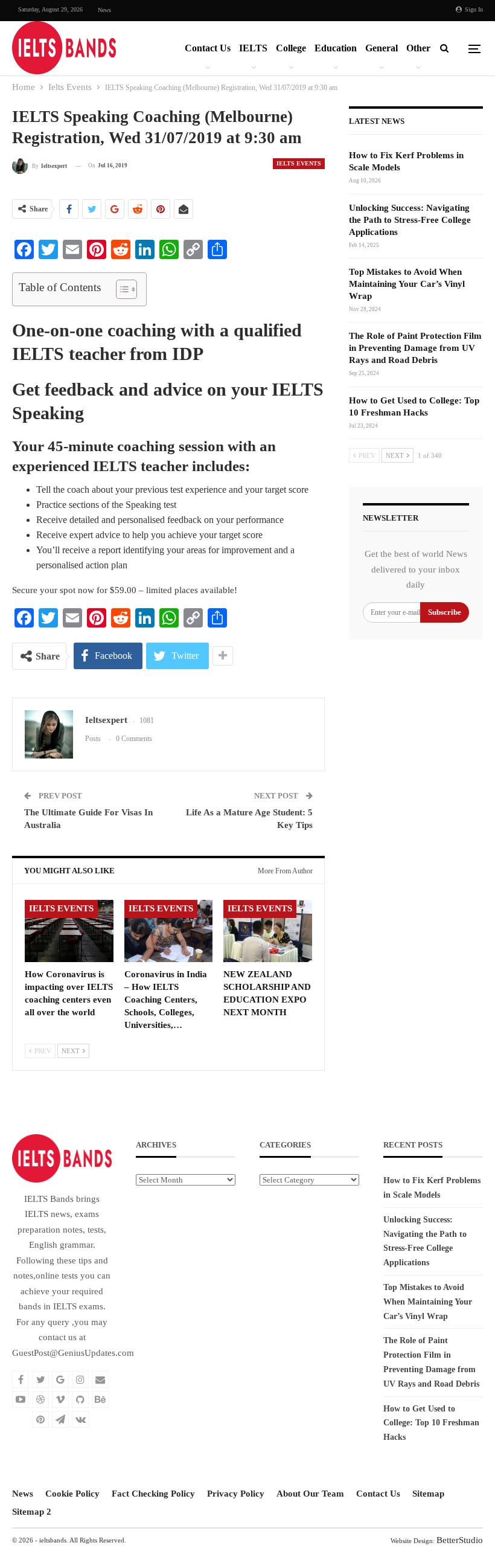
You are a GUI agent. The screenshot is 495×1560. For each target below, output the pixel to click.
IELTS (253, 48)
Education (336, 48)
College (291, 48)
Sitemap (428, 1493)
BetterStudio (459, 1540)
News (104, 10)
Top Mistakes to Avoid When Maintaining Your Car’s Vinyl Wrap (407, 284)
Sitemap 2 (31, 1512)
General (381, 48)
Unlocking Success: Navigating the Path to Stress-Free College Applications (410, 220)
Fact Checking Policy (153, 1493)
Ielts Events (298, 163)
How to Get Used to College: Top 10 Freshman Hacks (431, 1423)
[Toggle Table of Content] (120, 289)
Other (418, 48)
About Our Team (310, 1493)
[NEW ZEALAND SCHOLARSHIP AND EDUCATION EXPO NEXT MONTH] (267, 931)
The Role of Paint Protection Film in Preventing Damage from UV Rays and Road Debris (415, 348)
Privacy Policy (235, 1493)
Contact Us (208, 48)
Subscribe (444, 612)
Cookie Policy (72, 1493)
